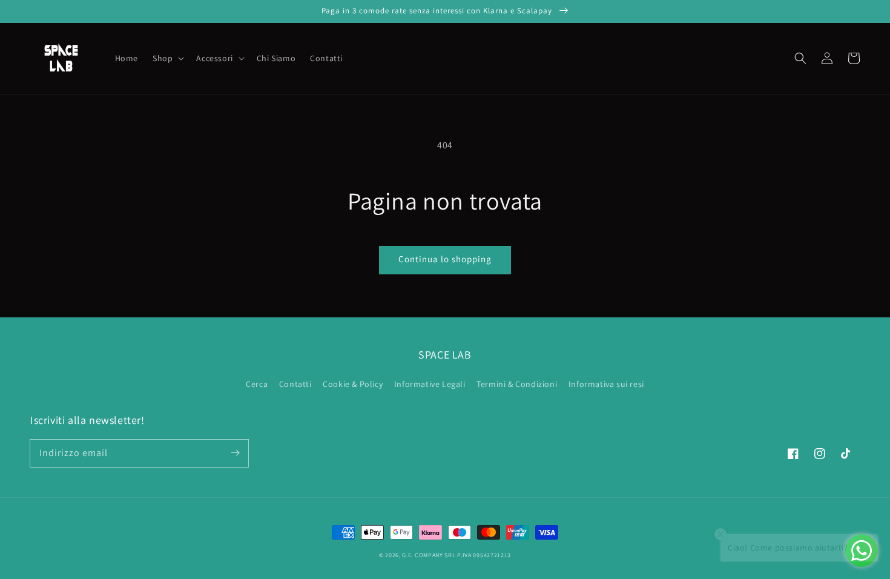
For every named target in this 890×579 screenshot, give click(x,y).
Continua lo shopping (445, 259)
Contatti (295, 384)
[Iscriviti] (235, 453)
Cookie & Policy (353, 384)
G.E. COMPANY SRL (428, 555)
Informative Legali (430, 384)
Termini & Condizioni (516, 384)
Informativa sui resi (606, 384)
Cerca (257, 384)
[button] (800, 58)
